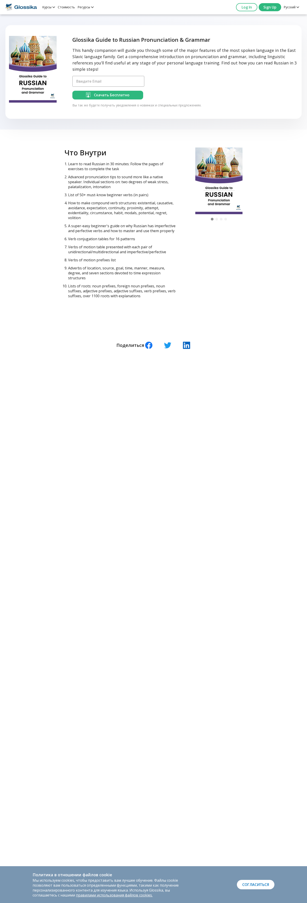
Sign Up (269, 7)
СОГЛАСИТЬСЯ (255, 884)
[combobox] (48, 7)
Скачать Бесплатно (111, 95)
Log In (247, 7)
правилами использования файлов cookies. (114, 895)
